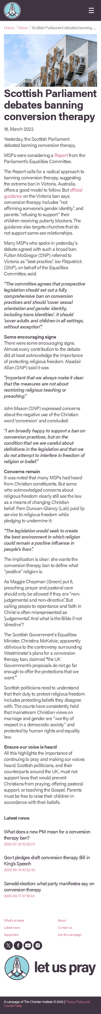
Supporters (11, 934)
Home (9, 27)
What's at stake (14, 920)
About (62, 920)
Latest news (12, 927)
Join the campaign (69, 934)
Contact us (65, 927)
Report (61, 154)
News (23, 27)
